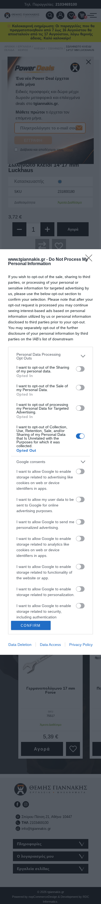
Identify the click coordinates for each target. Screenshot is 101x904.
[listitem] (50, 356)
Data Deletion (20, 644)
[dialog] (50, 452)
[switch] (80, 369)
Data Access (50, 644)
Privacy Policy (81, 644)
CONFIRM (31, 626)
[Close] (90, 260)
